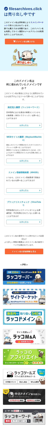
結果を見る (24, 125)
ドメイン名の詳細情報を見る (24, 251)
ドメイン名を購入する (25, 41)
